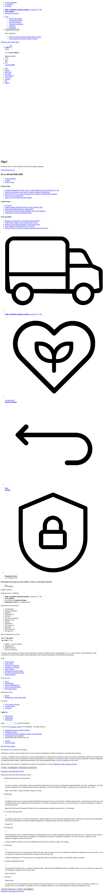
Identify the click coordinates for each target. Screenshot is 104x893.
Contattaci (12, 26)
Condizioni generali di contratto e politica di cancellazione (23, 734)
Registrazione (9, 683)
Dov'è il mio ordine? (15, 18)
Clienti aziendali (10, 674)
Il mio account (9, 182)
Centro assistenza (10, 178)
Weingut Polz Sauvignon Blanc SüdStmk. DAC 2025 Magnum (25, 211)
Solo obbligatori (12, 768)
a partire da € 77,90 (23, 9)
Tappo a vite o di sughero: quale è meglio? (18, 197)
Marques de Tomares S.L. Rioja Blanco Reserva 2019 (22, 221)
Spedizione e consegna (12, 667)
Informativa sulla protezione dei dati (65, 764)
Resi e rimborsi (10, 669)
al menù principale (11, 2)
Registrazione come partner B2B (15, 697)
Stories (7, 696)
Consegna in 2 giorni (11, 13)
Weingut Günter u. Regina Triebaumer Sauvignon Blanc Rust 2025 (26, 228)
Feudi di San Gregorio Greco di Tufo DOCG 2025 (21, 222)
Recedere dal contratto (8, 746)
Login (7, 49)
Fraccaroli (8, 205)
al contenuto (9, 4)
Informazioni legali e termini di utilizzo (17, 730)
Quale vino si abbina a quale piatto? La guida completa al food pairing (27, 192)
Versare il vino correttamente (14, 196)
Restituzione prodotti (15, 20)
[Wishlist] (6, 59)
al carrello (8, 6)
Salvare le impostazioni (8, 889)
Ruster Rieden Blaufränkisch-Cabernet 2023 (19, 209)
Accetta (4, 768)
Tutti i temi (12, 28)
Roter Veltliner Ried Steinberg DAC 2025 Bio (20, 226)
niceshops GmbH (15, 727)
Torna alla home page (8, 170)
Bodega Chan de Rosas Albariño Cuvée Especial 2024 (22, 224)
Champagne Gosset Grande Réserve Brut (18, 213)
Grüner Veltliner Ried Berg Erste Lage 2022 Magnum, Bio (24, 207)
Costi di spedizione (15, 22)
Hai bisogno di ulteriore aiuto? (14, 673)
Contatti (7, 180)
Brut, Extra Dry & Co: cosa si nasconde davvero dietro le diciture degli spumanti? (31, 194)
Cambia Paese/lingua (23, 723)
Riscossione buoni (11, 689)
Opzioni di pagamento (16, 24)
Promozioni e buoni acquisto (14, 671)
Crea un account (10, 56)
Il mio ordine (9, 663)
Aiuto (7, 17)
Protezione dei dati (11, 732)
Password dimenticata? (12, 685)
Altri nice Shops (10, 743)
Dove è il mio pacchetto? (13, 687)
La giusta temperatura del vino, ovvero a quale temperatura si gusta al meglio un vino (32, 190)
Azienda (7, 741)
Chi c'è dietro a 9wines (12, 704)
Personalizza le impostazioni (27, 768)
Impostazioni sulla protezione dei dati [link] (17, 737)
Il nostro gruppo (10, 706)
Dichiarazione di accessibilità (14, 736)
